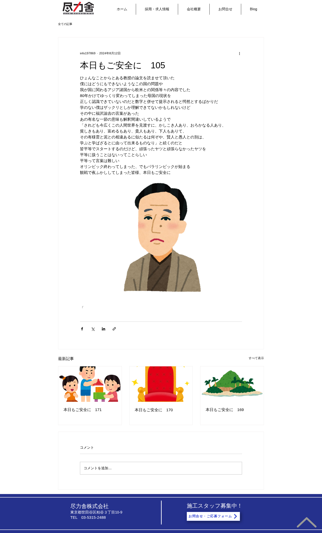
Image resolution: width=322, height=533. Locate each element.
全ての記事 (65, 24)
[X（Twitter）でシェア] (93, 329)
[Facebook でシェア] (82, 329)
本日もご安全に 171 (83, 410)
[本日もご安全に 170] (161, 384)
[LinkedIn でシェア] (103, 329)
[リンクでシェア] (114, 329)
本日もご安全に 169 (225, 410)
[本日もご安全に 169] (232, 384)
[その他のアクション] (239, 53)
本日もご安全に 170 (154, 410)
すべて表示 (256, 358)
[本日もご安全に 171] (90, 384)
